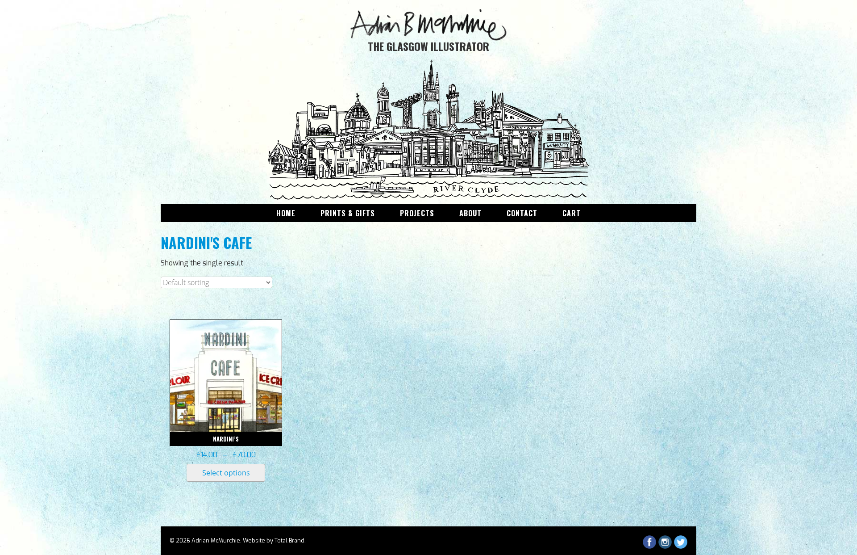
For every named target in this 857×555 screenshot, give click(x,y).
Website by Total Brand (273, 540)
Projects (417, 213)
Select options (226, 473)
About (470, 213)
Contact (522, 213)
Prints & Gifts (347, 213)
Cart (571, 213)
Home (285, 213)
